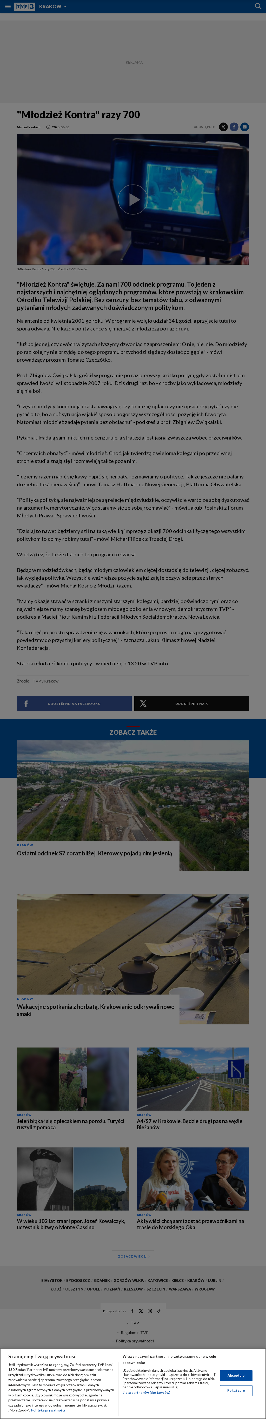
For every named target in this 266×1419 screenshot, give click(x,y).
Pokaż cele (236, 1390)
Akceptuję (236, 1375)
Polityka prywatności (48, 1410)
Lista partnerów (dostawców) (146, 1392)
